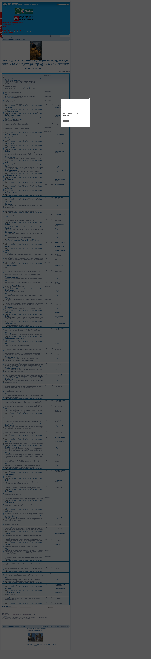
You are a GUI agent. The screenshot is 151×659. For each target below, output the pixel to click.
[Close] (90, 99)
